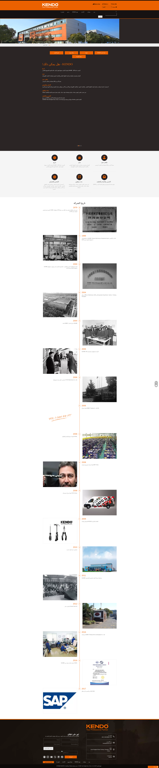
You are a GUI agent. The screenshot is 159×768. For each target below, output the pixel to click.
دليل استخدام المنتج (48, 762)
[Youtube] (51, 756)
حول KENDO (77, 761)
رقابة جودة (71, 52)
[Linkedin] (58, 756)
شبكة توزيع (70, 761)
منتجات (84, 761)
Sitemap (71, 765)
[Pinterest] (44, 756)
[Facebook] (62, 756)
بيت (89, 761)
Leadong (67, 765)
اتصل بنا (58, 761)
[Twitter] (54, 756)
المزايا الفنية (56, 52)
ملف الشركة (79, 56)
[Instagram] (47, 756)
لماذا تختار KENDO (101, 52)
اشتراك (70, 757)
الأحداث (63, 761)
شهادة (86, 52)
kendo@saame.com (107, 743)
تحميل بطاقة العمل (48, 748)
